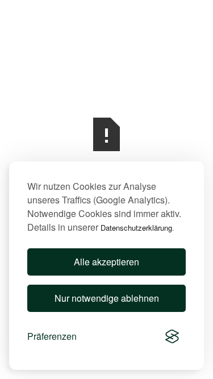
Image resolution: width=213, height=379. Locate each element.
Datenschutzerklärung (136, 227)
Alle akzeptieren (106, 261)
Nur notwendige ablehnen (107, 298)
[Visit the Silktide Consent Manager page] (172, 336)
